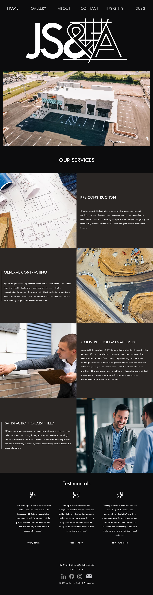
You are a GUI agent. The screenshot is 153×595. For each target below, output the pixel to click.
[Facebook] (71, 576)
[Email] (89, 576)
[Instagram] (79, 576)
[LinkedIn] (63, 576)
